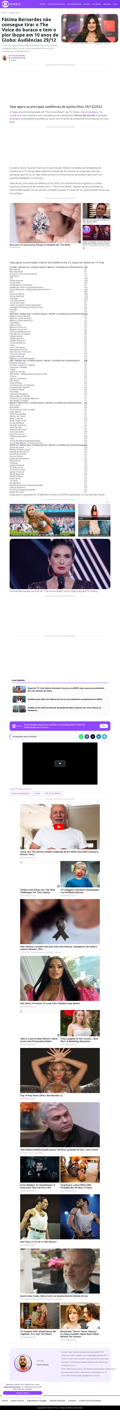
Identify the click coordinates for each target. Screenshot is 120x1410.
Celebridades (74, 4)
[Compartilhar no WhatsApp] (81, 736)
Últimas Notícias (56, 4)
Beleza (107, 4)
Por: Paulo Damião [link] (17, 56)
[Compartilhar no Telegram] (104, 736)
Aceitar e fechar (22, 1393)
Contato (72, 1401)
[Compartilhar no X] (92, 736)
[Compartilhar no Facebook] (87, 736)
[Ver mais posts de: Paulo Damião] (4, 58)
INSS (115, 4)
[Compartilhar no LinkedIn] (98, 736)
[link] (23, 1363)
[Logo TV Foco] (11, 4)
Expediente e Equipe (37, 1401)
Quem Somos (17, 1401)
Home (42, 4)
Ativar (104, 726)
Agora (87, 4)
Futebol (97, 4)
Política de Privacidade (90, 1401)
